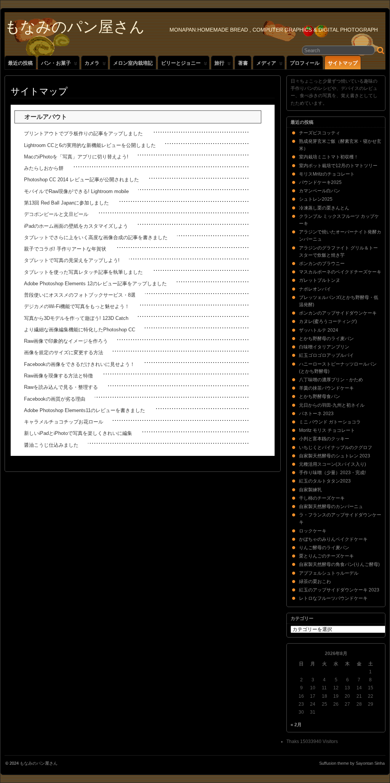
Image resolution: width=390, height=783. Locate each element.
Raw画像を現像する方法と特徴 (58, 376)
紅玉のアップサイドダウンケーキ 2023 (339, 590)
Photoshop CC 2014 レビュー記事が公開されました (81, 179)
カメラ (92, 63)
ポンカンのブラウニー (322, 263)
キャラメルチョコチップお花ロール (63, 422)
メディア (266, 63)
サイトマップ (343, 63)
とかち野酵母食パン (319, 396)
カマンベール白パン (319, 190)
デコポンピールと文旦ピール (56, 214)
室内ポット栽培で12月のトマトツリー (338, 165)
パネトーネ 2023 (316, 413)
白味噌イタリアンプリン (324, 347)
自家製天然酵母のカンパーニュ (331, 506)
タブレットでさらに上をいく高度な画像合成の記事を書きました (96, 237)
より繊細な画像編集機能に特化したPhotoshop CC (79, 329)
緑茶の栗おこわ (315, 581)
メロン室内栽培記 (133, 63)
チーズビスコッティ (319, 133)
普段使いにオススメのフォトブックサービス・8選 (80, 295)
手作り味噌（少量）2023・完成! (332, 472)
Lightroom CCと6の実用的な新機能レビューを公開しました (90, 145)
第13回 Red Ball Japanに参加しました (66, 203)
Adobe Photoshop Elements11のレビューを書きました (84, 410)
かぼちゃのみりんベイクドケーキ (333, 539)
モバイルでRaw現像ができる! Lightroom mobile (76, 191)
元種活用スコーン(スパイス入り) (332, 464)
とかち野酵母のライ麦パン (326, 338)
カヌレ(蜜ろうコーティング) (328, 321)
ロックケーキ (312, 531)
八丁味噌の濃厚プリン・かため (331, 379)
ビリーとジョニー (181, 63)
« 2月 (296, 724)
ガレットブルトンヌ (319, 280)
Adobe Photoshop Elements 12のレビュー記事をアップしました (95, 283)
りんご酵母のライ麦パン (324, 547)
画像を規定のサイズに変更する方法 (63, 352)
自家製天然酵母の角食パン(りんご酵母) (339, 564)
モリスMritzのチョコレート (327, 174)
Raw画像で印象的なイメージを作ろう (66, 341)
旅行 (219, 63)
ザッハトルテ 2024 (318, 330)
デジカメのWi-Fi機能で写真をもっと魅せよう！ (76, 306)
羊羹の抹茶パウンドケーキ (326, 388)
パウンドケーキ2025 (320, 182)
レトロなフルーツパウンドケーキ (333, 598)
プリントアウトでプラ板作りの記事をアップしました (83, 133)
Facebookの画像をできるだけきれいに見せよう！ (79, 364)
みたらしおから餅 (44, 168)
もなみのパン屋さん (75, 26)
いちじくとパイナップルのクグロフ (335, 447)
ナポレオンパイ (315, 289)
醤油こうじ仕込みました (51, 445)
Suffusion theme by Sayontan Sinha (352, 763)
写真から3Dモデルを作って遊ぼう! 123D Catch (76, 318)
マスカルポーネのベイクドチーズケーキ (340, 272)
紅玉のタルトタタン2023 (325, 481)
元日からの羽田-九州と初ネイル (331, 405)
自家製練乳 (310, 489)
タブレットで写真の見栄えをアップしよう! (72, 260)
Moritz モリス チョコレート (327, 430)
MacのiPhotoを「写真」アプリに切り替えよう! (76, 157)
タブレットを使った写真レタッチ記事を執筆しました (83, 272)
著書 (243, 63)
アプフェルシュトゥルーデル (328, 573)
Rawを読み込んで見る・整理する (61, 387)
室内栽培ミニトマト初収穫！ (328, 157)
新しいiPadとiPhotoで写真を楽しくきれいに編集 (78, 433)
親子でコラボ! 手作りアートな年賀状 (65, 249)
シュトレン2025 (315, 199)
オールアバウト (45, 116)
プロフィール (305, 63)
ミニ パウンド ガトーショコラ (330, 422)
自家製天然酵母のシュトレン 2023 (334, 456)
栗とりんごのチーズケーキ (326, 556)
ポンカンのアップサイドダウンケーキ (338, 313)
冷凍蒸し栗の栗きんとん (324, 208)
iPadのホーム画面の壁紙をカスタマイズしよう (76, 226)
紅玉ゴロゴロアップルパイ (326, 355)
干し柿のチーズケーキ (322, 498)
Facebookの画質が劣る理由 (54, 399)
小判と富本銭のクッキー (324, 438)
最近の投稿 (20, 63)
